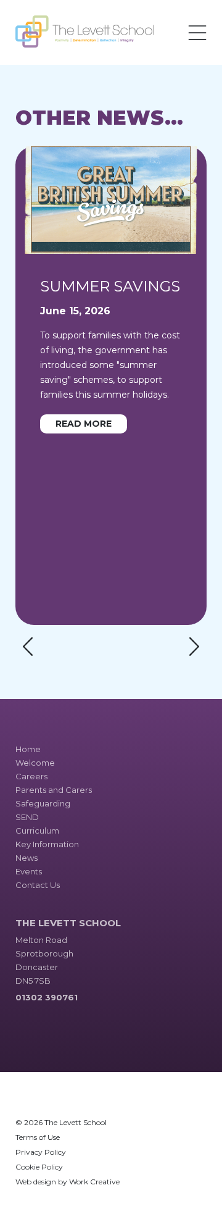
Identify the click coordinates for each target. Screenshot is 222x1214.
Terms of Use (37, 1137)
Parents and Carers (53, 790)
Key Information (47, 844)
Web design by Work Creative (67, 1181)
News (26, 858)
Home (28, 749)
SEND (27, 817)
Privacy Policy (40, 1152)
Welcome (35, 763)
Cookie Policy (39, 1166)
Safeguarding (42, 803)
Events (28, 871)
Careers (31, 776)
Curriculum (37, 830)
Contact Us (37, 885)
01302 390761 (46, 997)
